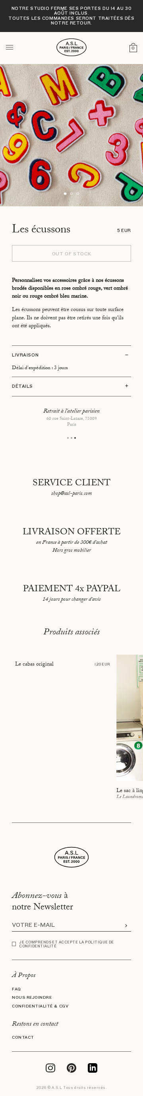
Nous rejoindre (32, 997)
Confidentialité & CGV (40, 1006)
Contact (23, 1037)
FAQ (16, 989)
